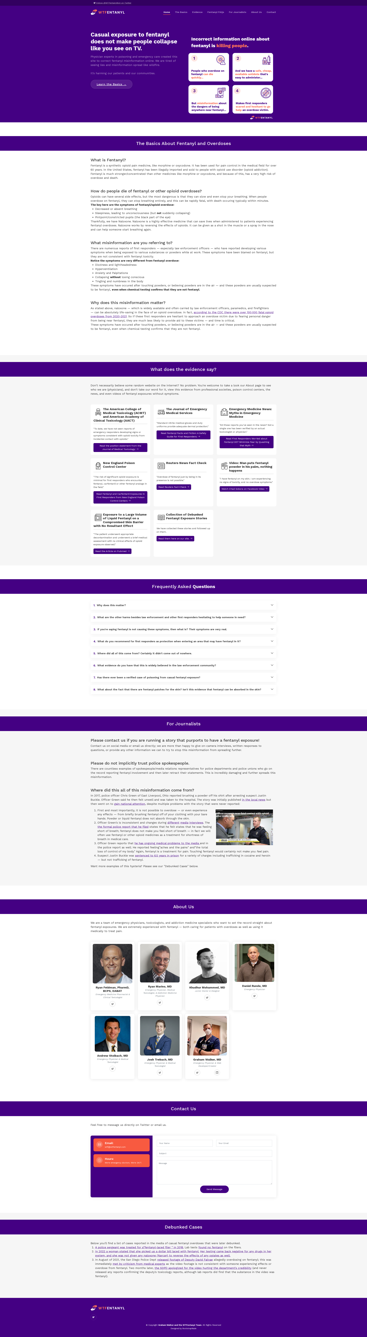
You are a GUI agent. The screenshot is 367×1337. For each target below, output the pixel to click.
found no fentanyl (210, 1247)
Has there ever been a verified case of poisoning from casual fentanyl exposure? (146, 677)
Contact (271, 12)
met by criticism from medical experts (139, 1264)
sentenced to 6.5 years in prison (157, 855)
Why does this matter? (109, 605)
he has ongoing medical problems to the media (167, 843)
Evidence (197, 12)
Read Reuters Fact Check (172, 487)
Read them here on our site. (174, 538)
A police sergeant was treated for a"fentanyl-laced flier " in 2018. (139, 1247)
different (173, 822)
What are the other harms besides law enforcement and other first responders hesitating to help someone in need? (169, 617)
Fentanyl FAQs (215, 12)
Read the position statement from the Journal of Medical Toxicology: (120, 447)
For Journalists (237, 12)
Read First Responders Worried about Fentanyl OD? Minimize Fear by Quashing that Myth (246, 442)
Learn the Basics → (111, 84)
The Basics (181, 12)
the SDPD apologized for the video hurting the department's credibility (203, 1268)
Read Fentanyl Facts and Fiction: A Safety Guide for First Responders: (183, 435)
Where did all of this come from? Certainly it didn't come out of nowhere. (142, 653)
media (184, 822)
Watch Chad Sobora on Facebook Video (243, 488)
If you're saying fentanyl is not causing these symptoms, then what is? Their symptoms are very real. (160, 629)
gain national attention (129, 804)
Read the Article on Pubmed (111, 551)
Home (167, 12)
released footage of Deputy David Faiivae (185, 1259)
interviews (196, 822)
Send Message (214, 1189)
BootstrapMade (189, 1328)
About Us (256, 12)
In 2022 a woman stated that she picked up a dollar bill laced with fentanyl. (147, 1251)
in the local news (253, 799)
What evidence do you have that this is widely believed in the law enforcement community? (154, 665)
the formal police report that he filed (123, 826)
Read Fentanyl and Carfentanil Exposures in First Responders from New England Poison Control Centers (120, 497)
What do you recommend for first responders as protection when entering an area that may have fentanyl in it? (167, 641)
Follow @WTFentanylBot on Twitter (113, 3)
